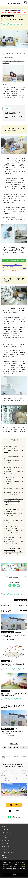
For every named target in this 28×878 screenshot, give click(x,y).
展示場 (3, 826)
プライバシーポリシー (7, 846)
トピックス (4, 837)
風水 (21, 668)
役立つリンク (5, 843)
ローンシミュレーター (7, 840)
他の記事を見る (23, 610)
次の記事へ (22, 605)
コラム (16, 747)
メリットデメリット (6, 668)
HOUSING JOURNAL (11, 639)
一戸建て (4, 24)
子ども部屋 (4, 698)
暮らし (3, 27)
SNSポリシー (5, 849)
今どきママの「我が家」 (14, 24)
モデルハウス (5, 829)
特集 (9, 747)
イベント (4, 835)
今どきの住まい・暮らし (7, 16)
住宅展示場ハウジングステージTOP (7, 756)
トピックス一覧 (16, 756)
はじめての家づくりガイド (8, 855)
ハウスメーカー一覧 (6, 832)
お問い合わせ (5, 858)
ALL (4, 747)
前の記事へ (6, 605)
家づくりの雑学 (5, 661)
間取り (17, 698)
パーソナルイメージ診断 (8, 852)
